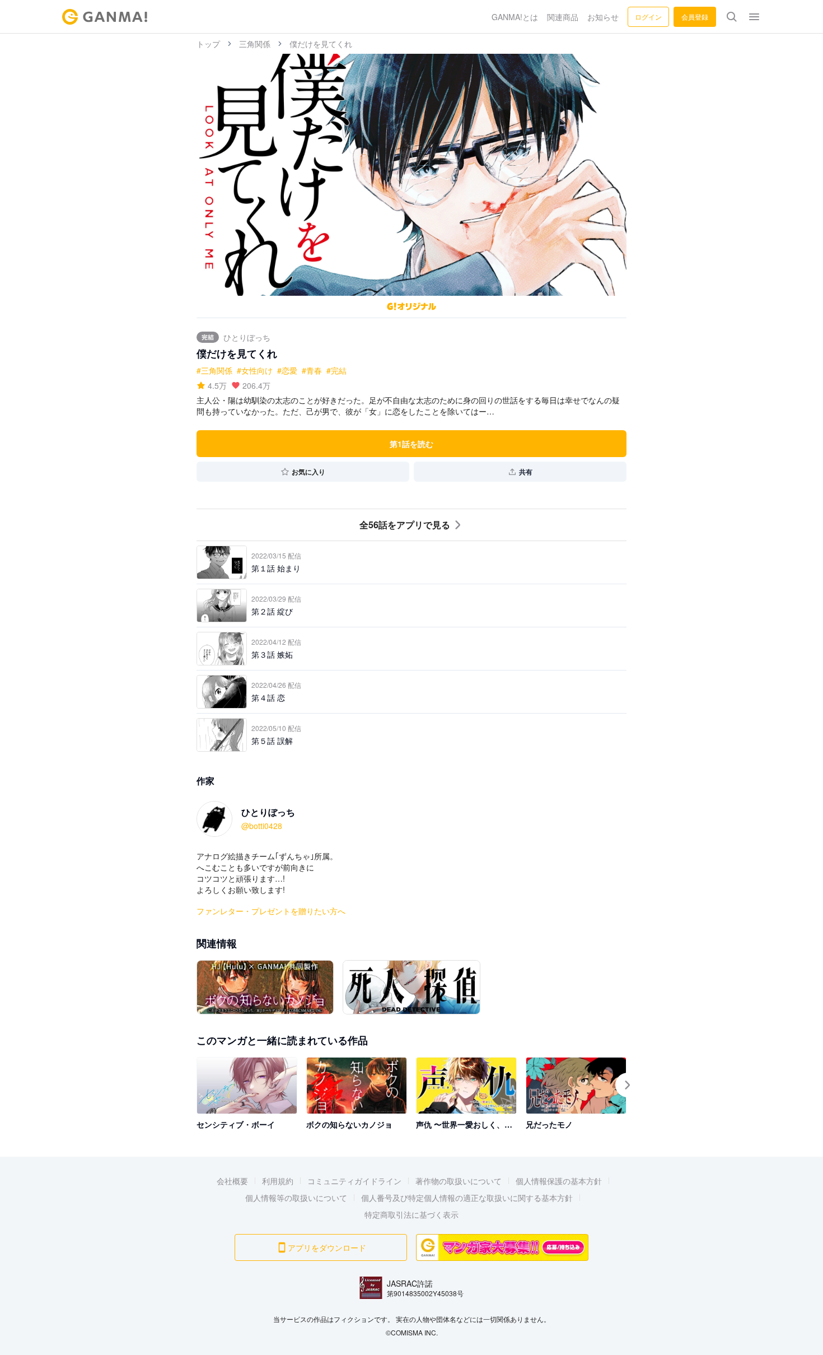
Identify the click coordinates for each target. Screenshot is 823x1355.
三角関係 (254, 43)
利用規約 (277, 1180)
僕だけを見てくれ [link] (320, 43)
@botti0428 (261, 825)
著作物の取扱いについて (458, 1180)
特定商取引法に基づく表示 (411, 1214)
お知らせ (603, 16)
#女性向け (255, 370)
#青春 (312, 370)
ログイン (648, 16)
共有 (525, 472)
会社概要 (232, 1180)
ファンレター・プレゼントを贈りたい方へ (271, 910)
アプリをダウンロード (327, 1247)
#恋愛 (287, 370)
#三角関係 (214, 370)
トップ (208, 43)
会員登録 (694, 16)
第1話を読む (411, 443)
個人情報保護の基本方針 (559, 1180)
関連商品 (562, 16)
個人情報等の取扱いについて (296, 1197)
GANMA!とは (515, 16)
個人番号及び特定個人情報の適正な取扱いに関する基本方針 (467, 1197)
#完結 (336, 370)
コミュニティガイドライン (354, 1180)
